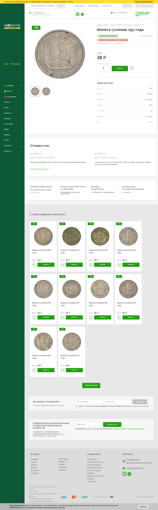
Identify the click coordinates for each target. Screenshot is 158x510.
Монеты (34, 465)
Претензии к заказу (95, 476)
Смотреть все (91, 385)
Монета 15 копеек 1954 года (41, 251)
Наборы (62, 462)
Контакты (107, 6)
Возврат (90, 473)
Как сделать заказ (94, 468)
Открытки (63, 467)
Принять (143, 507)
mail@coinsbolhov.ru (135, 468)
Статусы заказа (93, 470)
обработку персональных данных (137, 406)
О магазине (79, 6)
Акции (33, 462)
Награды (35, 473)
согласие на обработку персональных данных (128, 429)
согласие (85, 406)
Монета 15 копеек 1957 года (69, 251)
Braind (151, 497)
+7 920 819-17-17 (39, 13)
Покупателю (93, 6)
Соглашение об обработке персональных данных (44, 507)
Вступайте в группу (101, 497)
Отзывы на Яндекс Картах (41, 187)
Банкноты (35, 470)
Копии (33, 468)
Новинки (34, 459)
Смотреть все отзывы (38, 169)
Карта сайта (33, 491)
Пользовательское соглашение (40, 499)
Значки (61, 464)
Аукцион (62, 470)
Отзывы (90, 479)
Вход (6, 64)
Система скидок (94, 465)
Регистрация (15, 64)
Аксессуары (63, 459)
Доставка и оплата (95, 462)
